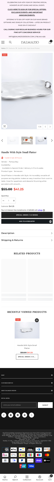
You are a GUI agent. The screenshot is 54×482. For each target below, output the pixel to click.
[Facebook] (3, 415)
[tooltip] (50, 221)
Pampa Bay (13, 162)
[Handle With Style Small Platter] (27, 330)
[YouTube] (24, 415)
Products (12, 48)
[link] (13, 295)
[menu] (2, 42)
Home (3, 48)
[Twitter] (31, 415)
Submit (45, 405)
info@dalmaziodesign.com (21, 37)
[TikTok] (17, 415)
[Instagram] (10, 415)
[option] (27, 91)
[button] (45, 126)
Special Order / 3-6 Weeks (27, 215)
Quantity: (5, 196)
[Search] (10, 42)
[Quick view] (37, 320)
